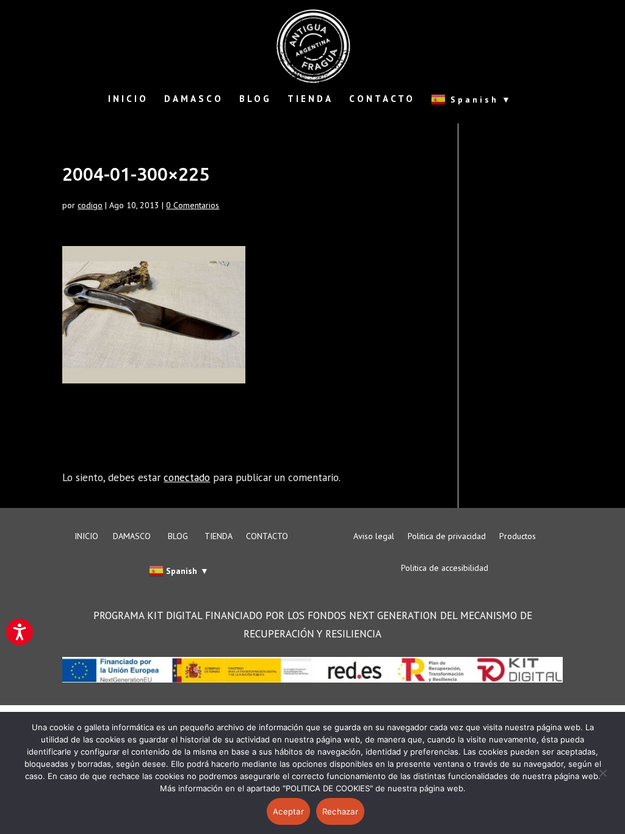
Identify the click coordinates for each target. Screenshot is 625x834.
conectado (187, 477)
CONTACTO (382, 99)
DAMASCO (193, 99)
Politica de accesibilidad (444, 568)
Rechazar (340, 811)
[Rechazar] (602, 780)
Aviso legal (373, 537)
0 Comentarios (192, 205)
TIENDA (310, 99)
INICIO (128, 99)
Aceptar (288, 811)
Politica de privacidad (447, 537)
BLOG (255, 99)
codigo (90, 205)
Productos (517, 537)
